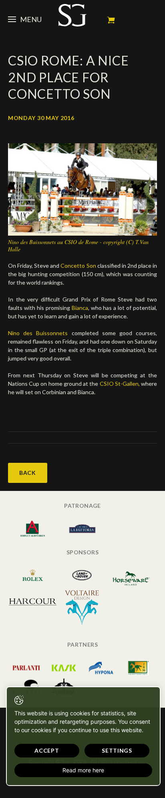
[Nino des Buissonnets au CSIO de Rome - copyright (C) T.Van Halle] (82, 188)
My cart (111, 20)
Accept (46, 750)
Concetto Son (78, 265)
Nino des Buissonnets (38, 333)
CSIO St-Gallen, (120, 383)
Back (27, 472)
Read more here (83, 770)
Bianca (80, 307)
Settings (117, 750)
